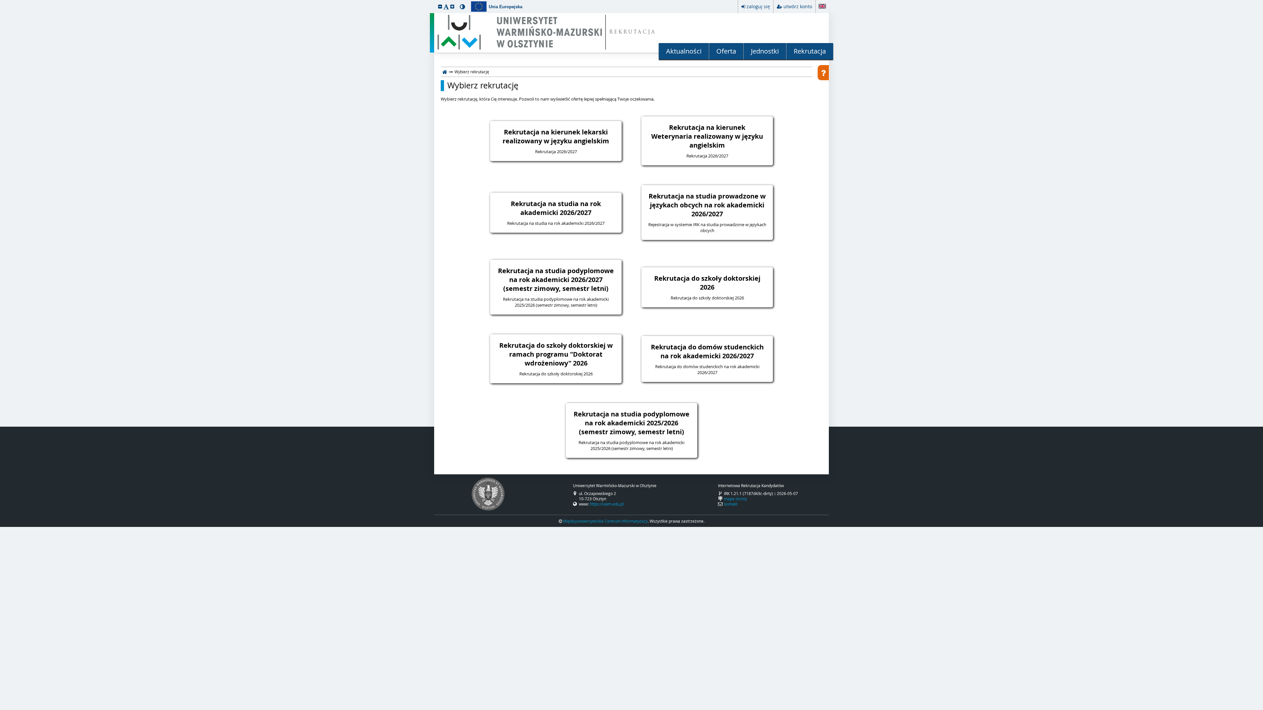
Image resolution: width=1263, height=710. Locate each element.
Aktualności (684, 51)
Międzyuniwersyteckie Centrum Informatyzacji (605, 521)
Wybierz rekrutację (482, 85)
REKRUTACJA (632, 32)
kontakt (730, 504)
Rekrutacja (810, 51)
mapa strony (735, 498)
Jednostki (765, 51)
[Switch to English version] (822, 6)
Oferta (726, 51)
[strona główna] (444, 71)
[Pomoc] (823, 72)
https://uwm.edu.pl (607, 504)
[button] (440, 6)
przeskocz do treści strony (1, 1)
